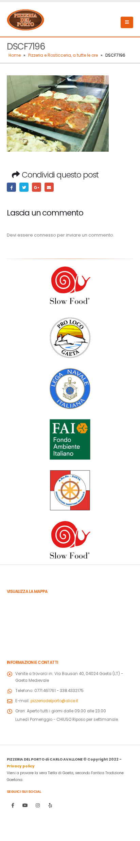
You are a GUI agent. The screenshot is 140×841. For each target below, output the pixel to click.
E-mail (49, 187)
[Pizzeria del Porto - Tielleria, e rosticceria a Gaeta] (25, 19)
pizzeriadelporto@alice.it (54, 701)
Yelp (50, 805)
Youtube (25, 805)
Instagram (38, 805)
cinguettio (24, 187)
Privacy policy (21, 766)
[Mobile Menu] (127, 22)
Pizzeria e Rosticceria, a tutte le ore (63, 55)
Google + (36, 187)
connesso (45, 235)
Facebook (11, 187)
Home (14, 55)
